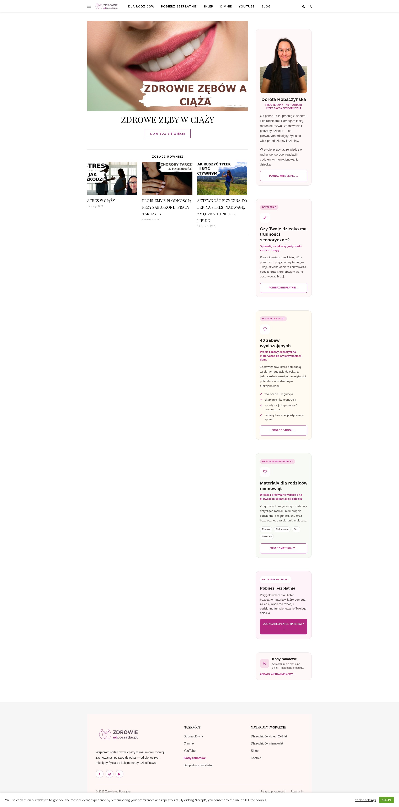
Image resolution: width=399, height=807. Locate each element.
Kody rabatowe (195, 758)
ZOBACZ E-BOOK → (284, 430)
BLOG (266, 6)
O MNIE (226, 6)
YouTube (247, 6)
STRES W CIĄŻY (101, 200)
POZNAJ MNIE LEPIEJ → (283, 175)
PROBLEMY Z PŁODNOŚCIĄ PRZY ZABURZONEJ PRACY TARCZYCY (166, 207)
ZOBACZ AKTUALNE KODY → (278, 674)
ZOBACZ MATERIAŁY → (284, 548)
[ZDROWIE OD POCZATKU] (106, 6)
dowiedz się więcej (167, 133)
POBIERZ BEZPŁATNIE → (284, 287)
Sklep (255, 750)
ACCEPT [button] (386, 800)
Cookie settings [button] (365, 800)
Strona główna (193, 736)
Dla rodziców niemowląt (267, 743)
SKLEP (208, 6)
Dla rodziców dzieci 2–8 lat (269, 736)
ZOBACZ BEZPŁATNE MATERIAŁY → (283, 627)
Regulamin (297, 791)
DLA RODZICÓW (141, 6)
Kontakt (256, 758)
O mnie (189, 743)
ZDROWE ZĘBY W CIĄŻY (167, 119)
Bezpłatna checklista (198, 765)
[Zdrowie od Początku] (118, 734)
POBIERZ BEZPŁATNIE (179, 6)
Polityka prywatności (273, 791)
